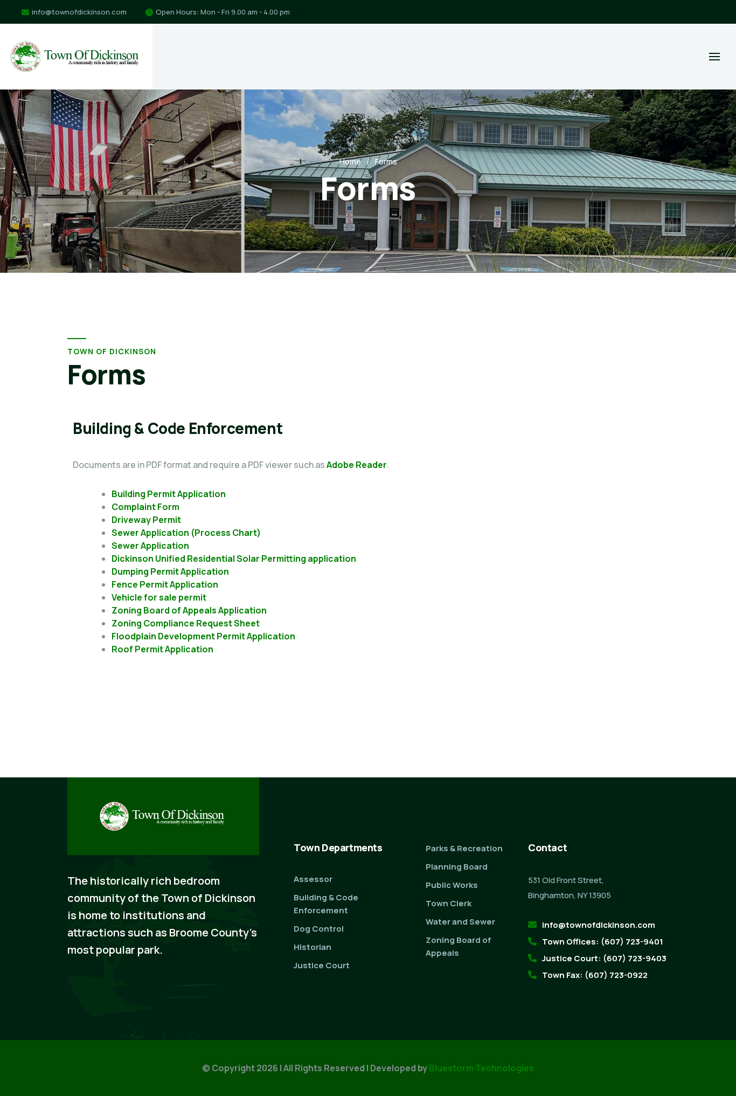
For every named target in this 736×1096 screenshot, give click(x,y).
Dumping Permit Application (170, 571)
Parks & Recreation (464, 848)
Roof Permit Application (162, 649)
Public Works (452, 885)
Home (350, 161)
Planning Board (457, 866)
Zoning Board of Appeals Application (189, 610)
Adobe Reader (357, 465)
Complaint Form (145, 507)
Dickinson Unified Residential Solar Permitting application (234, 558)
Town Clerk (448, 903)
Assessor (313, 879)
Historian (312, 947)
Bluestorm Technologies (481, 1068)
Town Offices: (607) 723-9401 (602, 941)
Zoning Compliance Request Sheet (186, 623)
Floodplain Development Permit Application (203, 636)
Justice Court (322, 965)
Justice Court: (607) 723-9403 (604, 958)
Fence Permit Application (165, 584)
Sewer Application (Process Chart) (186, 533)
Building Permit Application (169, 494)
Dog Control (319, 928)
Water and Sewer (460, 921)
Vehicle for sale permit (159, 597)
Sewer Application (150, 546)
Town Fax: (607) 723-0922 (595, 975)
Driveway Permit (146, 520)
